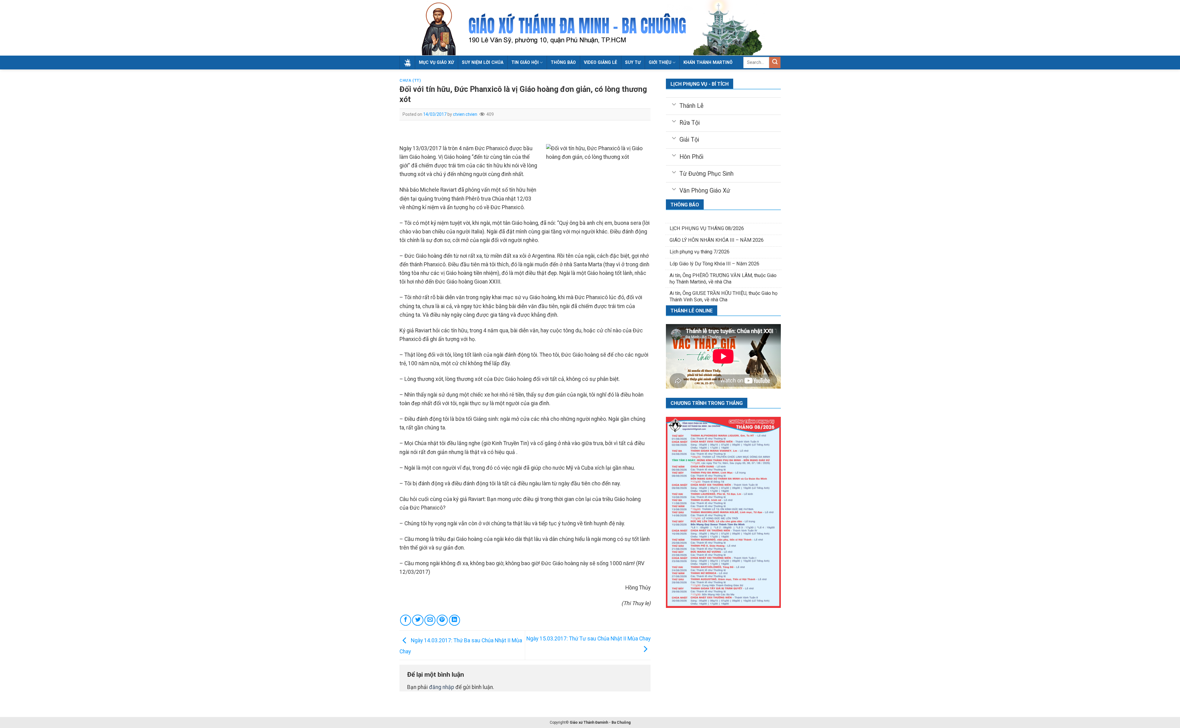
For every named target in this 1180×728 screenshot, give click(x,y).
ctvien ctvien (465, 114)
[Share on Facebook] (405, 620)
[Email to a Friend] (429, 620)
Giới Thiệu (660, 62)
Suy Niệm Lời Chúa (482, 62)
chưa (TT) (410, 80)
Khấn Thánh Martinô (708, 62)
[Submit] (775, 62)
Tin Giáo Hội (525, 62)
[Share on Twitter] (417, 620)
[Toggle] (673, 104)
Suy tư (633, 62)
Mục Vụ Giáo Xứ (436, 62)
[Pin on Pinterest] (442, 620)
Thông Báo (563, 62)
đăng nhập (441, 687)
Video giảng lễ (600, 62)
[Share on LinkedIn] (454, 620)
